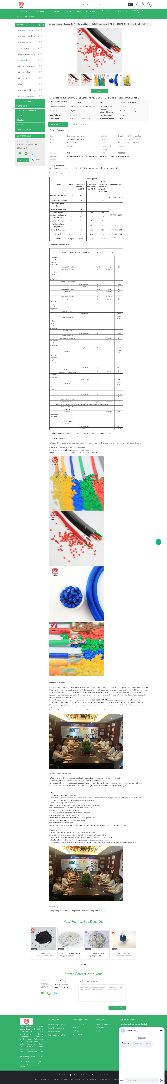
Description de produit (81, 124)
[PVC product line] (99, 50)
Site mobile (104, 1075)
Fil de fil (30, 84)
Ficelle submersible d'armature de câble (30, 90)
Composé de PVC (30, 60)
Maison (23, 11)
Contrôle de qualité (106, 11)
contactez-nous (123, 11)
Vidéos (57, 11)
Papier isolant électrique (30, 96)
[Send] (161, 1080)
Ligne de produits (103, 1024)
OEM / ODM (100, 1028)
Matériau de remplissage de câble (30, 66)
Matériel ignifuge (30, 72)
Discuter (99, 91)
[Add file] (122, 1080)
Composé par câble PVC (79, 911)
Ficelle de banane (30, 42)
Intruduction (78, 1024)
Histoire (76, 1028)
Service (76, 1031)
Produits (40, 11)
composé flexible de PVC (99, 911)
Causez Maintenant (25, 16)
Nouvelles (20, 120)
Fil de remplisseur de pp (30, 54)
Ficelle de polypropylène (30, 30)
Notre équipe (78, 1034)
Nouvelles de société (139, 11)
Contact (20, 115)
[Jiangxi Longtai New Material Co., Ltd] (20, 153)
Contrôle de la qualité (26, 111)
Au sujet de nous (73, 11)
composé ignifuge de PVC (59, 911)
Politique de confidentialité (84, 1075)
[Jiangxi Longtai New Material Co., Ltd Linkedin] (149, 4)
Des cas (19, 125)
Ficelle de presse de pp (30, 36)
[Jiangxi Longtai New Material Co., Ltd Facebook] (137, 4)
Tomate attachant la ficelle (30, 48)
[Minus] (161, 1030)
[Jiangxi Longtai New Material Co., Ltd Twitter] (143, 4)
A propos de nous (24, 101)
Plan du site (63, 1075)
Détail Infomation (57, 124)
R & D (98, 1031)
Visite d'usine (90, 11)
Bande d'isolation (30, 78)
